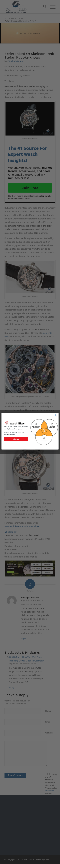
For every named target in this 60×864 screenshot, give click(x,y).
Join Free (16, 439)
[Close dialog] (56, 415)
